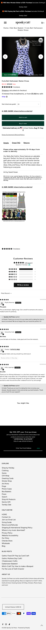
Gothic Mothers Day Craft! (12, 558)
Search (4, 497)
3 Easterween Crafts (9, 561)
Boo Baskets (6, 491)
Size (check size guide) (9, 104)
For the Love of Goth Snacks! (13, 569)
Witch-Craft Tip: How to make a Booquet (17, 566)
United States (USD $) (13, 607)
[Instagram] (6, 624)
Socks (4, 473)
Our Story (5, 538)
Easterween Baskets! (10, 564)
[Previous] (5, 56)
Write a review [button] (23, 285)
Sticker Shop (7, 481)
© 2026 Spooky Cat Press (9, 627)
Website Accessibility (10, 535)
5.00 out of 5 (28, 263)
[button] (7, 87)
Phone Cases (7, 489)
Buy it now (23, 123)
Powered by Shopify (24, 627)
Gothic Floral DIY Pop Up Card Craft (15, 556)
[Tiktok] (9, 624)
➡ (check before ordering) (17, 111)
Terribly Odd (6, 505)
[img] (4, 299)
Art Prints (5, 484)
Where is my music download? (13, 530)
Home (6, 28)
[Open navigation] (5, 22)
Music (4, 494)
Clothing (5, 470)
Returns (27, 143)
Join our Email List (9, 520)
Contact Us (6, 517)
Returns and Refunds (10, 525)
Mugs (4, 486)
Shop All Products (8, 499)
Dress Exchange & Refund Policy (13, 135)
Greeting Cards (7, 478)
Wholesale (6, 543)
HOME (4, 514)
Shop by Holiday (8, 468)
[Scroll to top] (42, 626)
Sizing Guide (7, 522)
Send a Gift (6, 502)
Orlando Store (7, 541)
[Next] (40, 56)
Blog (3, 546)
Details (6, 143)
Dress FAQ (16, 143)
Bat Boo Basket (16, 28)
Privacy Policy (7, 533)
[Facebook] (2, 624)
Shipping (5, 90)
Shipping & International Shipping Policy (17, 528)
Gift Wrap (5, 476)
